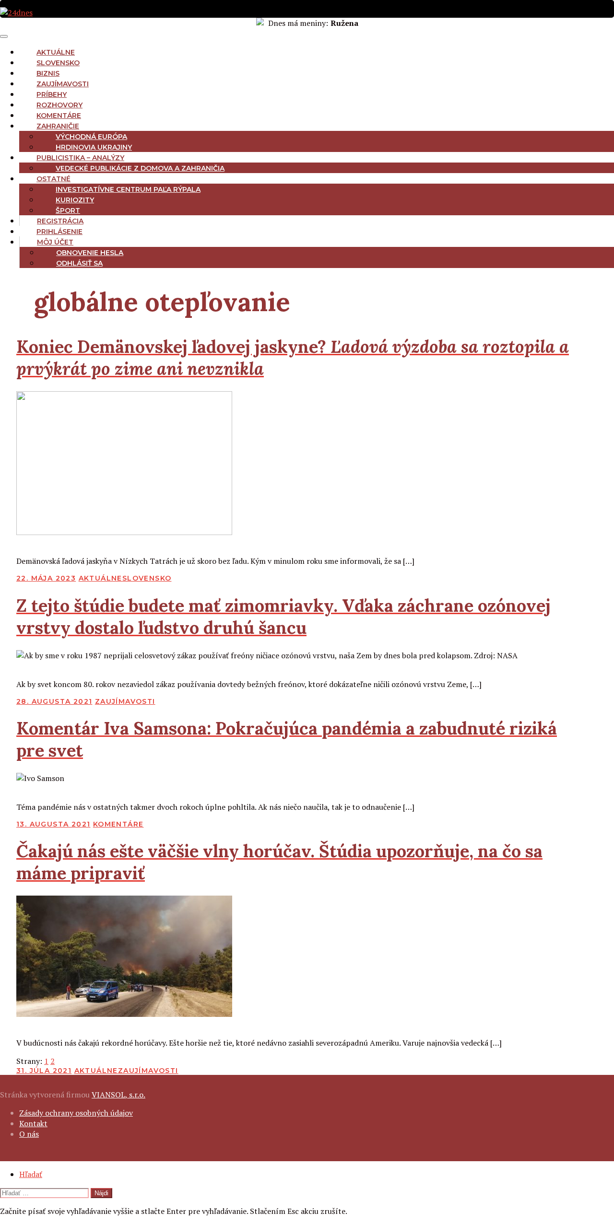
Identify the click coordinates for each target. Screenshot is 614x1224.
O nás (29, 1134)
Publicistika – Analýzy (80, 157)
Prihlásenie (59, 231)
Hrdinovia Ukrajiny (94, 147)
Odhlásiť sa (79, 263)
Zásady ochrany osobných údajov (76, 1112)
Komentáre (58, 115)
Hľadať (30, 1174)
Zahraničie (57, 126)
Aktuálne (55, 52)
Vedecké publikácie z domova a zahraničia (140, 168)
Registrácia (60, 221)
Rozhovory (59, 105)
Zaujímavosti (62, 84)
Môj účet (55, 242)
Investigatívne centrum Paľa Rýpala (128, 189)
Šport (68, 210)
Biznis (47, 73)
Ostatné (53, 179)
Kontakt (33, 1123)
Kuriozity (75, 200)
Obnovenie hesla (89, 252)
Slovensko (58, 62)
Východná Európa (91, 136)
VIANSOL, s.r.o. (118, 1094)
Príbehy (51, 94)
